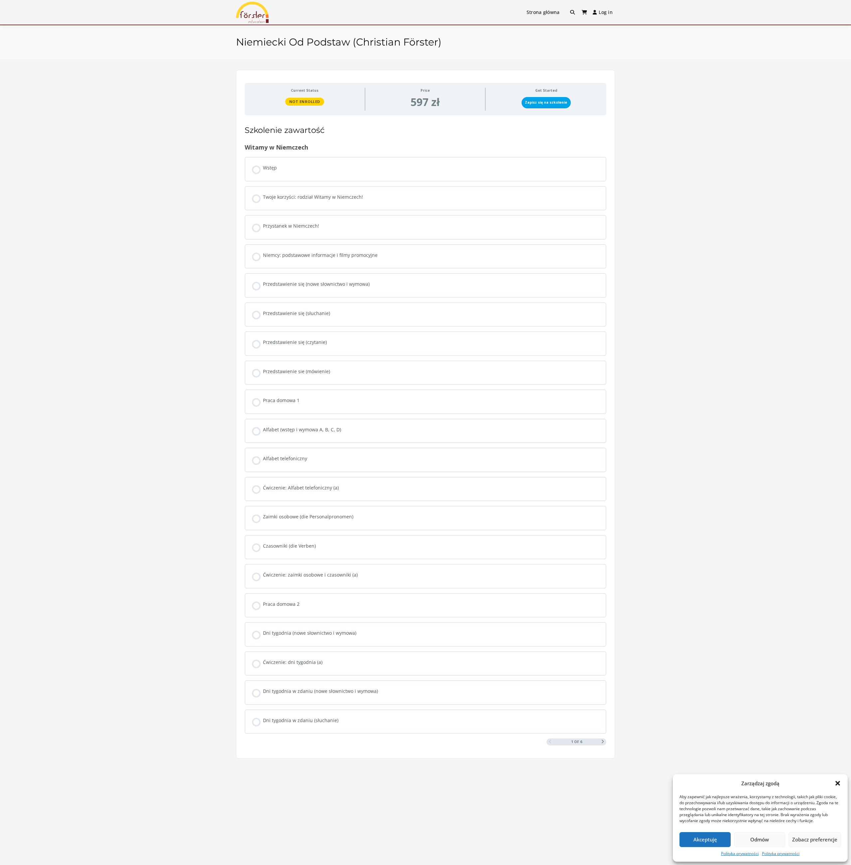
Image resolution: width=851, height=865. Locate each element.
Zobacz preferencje (814, 839)
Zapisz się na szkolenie (546, 102)
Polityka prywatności (740, 853)
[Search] (572, 12)
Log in (606, 12)
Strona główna (543, 12)
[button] (837, 783)
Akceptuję (705, 839)
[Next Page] (603, 742)
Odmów (759, 839)
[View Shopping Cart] (584, 12)
